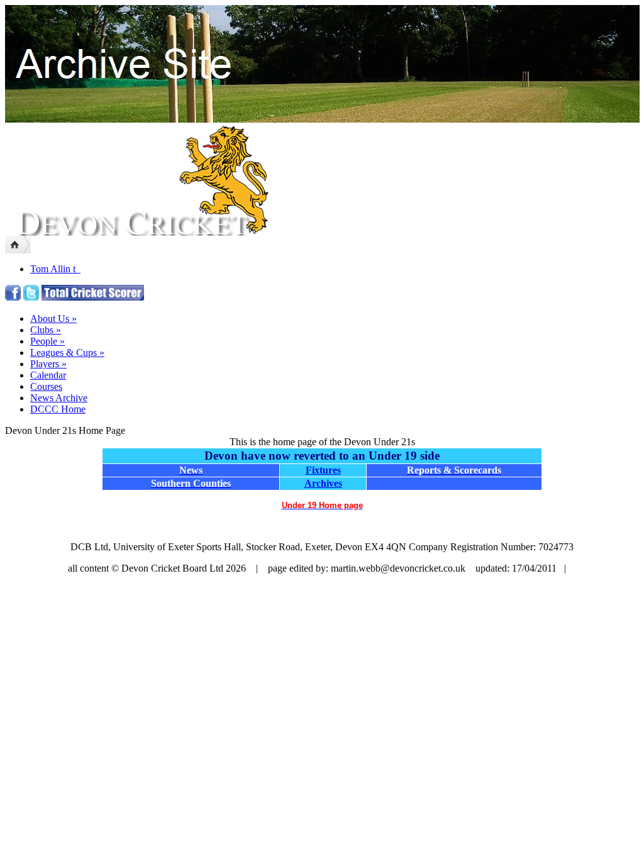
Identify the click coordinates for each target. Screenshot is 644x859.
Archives (323, 483)
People (47, 341)
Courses (46, 386)
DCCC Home (58, 409)
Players (48, 363)
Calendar (48, 375)
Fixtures (323, 470)
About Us (53, 318)
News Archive (58, 397)
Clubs (45, 329)
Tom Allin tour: (60, 268)
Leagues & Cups (67, 352)
